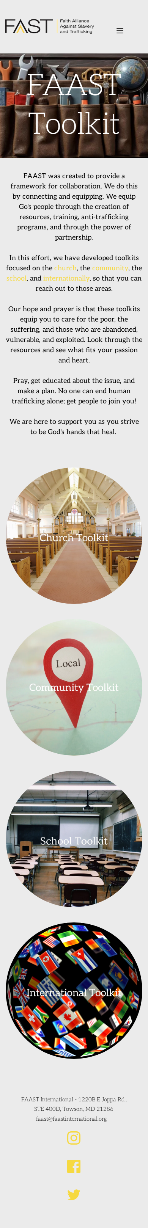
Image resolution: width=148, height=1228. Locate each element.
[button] (120, 30)
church (65, 268)
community (110, 268)
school (16, 278)
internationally (66, 278)
